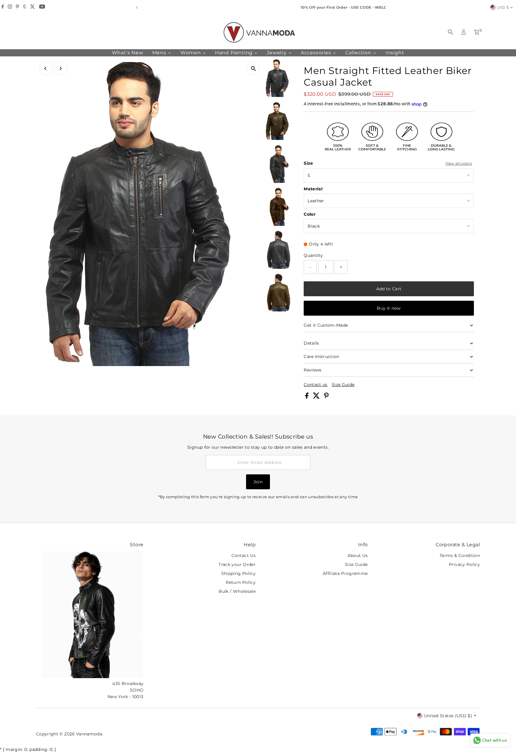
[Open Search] (450, 32)
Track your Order (237, 564)
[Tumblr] (25, 7)
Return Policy (241, 582)
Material (313, 189)
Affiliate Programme (345, 573)
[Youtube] (42, 7)
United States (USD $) (448, 715)
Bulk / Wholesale (237, 591)
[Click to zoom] (253, 68)
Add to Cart (389, 288)
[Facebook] (2, 7)
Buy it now (389, 308)
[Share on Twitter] (317, 397)
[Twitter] (32, 7)
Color (310, 214)
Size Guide (343, 384)
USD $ (503, 7)
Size (308, 163)
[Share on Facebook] (307, 397)
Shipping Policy (238, 573)
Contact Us (243, 555)
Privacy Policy (464, 564)
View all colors (459, 163)
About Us (358, 555)
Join (258, 481)
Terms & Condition (460, 555)
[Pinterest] (17, 7)
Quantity (313, 255)
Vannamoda (89, 734)
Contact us (316, 384)
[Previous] (137, 7)
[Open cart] (477, 32)
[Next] (379, 7)
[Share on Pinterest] (326, 397)
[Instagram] (9, 7)
